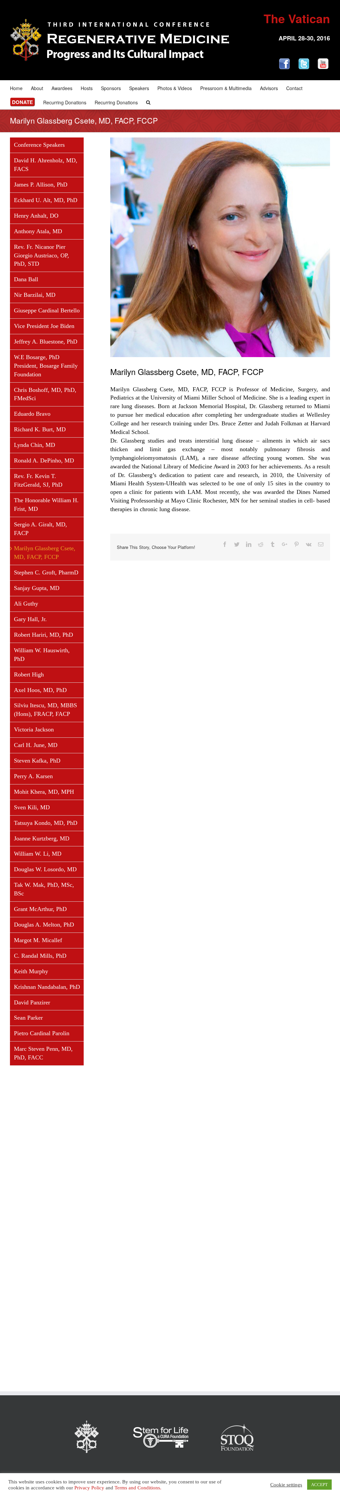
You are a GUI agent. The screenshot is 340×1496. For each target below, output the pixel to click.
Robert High (29, 674)
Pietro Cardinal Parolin (41, 1033)
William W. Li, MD (37, 853)
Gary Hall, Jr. (30, 619)
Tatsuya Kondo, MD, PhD (45, 823)
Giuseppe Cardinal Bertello (47, 310)
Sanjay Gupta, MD (36, 588)
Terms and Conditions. (138, 1487)
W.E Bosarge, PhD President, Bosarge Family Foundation (46, 366)
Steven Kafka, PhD (37, 760)
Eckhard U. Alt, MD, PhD (45, 200)
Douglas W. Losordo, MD (45, 869)
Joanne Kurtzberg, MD (41, 838)
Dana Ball (26, 279)
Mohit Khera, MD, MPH (44, 791)
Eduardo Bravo (32, 413)
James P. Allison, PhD (40, 184)
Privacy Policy (89, 1487)
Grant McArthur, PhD (40, 909)
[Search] (148, 102)
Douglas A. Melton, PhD (44, 924)
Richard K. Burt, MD (40, 429)
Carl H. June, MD (35, 745)
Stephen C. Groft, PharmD (46, 572)
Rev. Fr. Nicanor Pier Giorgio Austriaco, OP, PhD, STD (41, 255)
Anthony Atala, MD (38, 231)
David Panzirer (32, 1002)
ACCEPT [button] (319, 1484)
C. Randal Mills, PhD (40, 955)
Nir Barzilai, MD (34, 295)
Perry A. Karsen (33, 776)
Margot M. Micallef (38, 940)
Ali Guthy (26, 603)
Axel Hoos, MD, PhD (40, 690)
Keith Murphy (31, 971)
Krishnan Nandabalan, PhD (47, 987)
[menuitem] (20, 87)
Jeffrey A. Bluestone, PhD (45, 341)
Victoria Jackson (34, 729)
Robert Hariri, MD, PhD (43, 634)
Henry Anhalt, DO (36, 215)
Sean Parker (28, 1017)
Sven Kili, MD (32, 807)
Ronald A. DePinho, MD (44, 460)
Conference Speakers (39, 144)
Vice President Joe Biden (44, 326)
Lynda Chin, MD (34, 445)
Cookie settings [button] (286, 1484)
